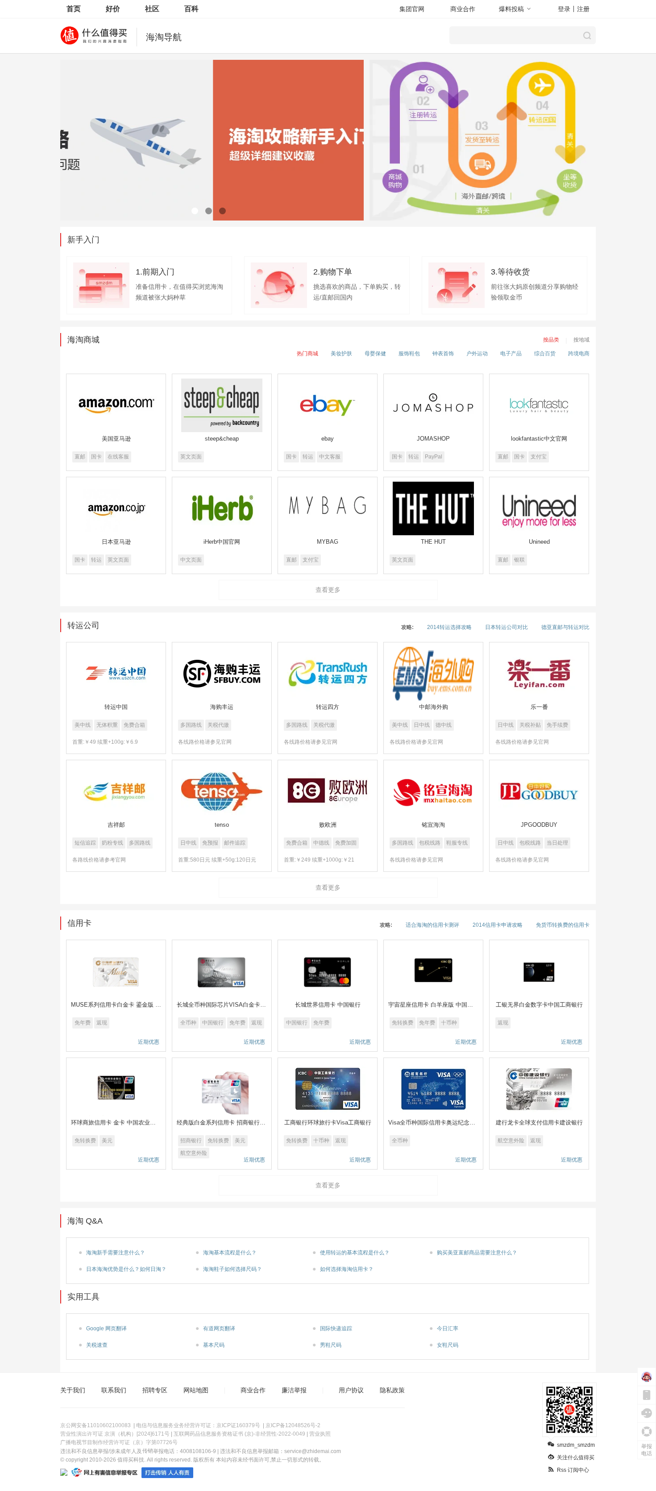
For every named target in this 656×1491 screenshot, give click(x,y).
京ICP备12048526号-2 (293, 1425)
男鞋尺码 (330, 1345)
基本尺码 (213, 1345)
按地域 (581, 340)
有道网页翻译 (219, 1328)
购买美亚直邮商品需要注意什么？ (477, 1252)
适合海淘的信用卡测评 (432, 925)
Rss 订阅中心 (573, 1470)
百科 (191, 8)
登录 (564, 8)
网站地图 (195, 1390)
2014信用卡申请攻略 (498, 925)
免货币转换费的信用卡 (563, 925)
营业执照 (320, 1434)
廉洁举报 (294, 1390)
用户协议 (351, 1390)
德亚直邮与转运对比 (565, 627)
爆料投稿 (511, 8)
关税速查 (97, 1345)
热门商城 (307, 353)
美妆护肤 (341, 353)
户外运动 (477, 353)
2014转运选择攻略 (449, 627)
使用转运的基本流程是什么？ (355, 1252)
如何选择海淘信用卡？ (347, 1269)
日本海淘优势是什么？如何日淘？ (126, 1269)
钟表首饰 (443, 353)
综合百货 (545, 353)
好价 (113, 8)
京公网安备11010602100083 (95, 1425)
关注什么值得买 (575, 1457)
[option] (212, 140)
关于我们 (72, 1390)
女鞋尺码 (447, 1345)
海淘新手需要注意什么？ (115, 1252)
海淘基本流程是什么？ (230, 1252)
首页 (73, 8)
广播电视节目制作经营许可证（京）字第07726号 (119, 1442)
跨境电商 (579, 353)
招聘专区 (154, 1390)
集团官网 (411, 8)
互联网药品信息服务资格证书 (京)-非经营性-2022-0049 (239, 1434)
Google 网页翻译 (106, 1328)
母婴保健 (375, 353)
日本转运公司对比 (506, 627)
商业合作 (462, 8)
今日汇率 (447, 1328)
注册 (583, 8)
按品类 (551, 340)
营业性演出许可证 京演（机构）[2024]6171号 (115, 1434)
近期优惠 (148, 1042)
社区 (152, 8)
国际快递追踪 (336, 1328)
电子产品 (511, 353)
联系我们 (113, 1390)
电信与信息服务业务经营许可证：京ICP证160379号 (198, 1425)
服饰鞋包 (409, 353)
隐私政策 (392, 1390)
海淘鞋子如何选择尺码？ (232, 1269)
